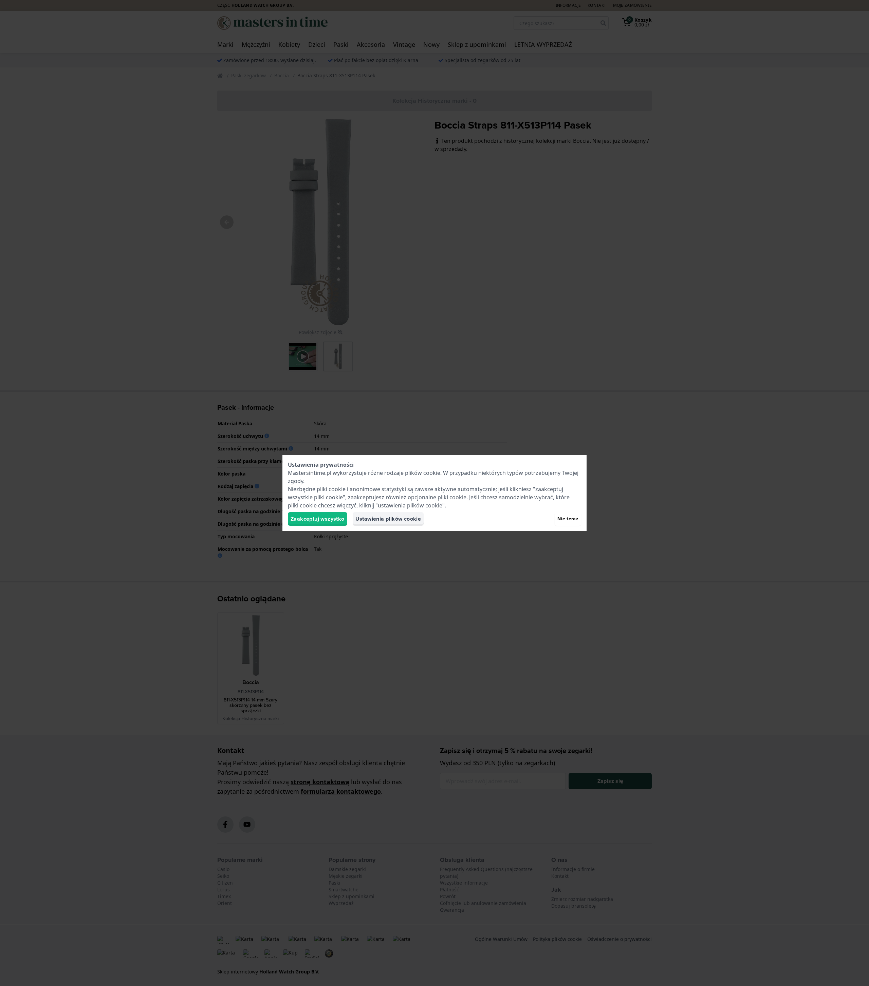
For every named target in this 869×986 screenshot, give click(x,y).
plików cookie (422, 473)
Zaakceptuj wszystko (318, 519)
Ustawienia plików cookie (388, 519)
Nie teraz (567, 518)
